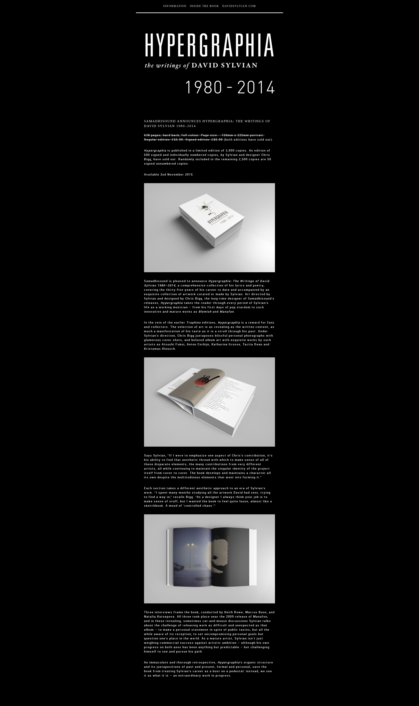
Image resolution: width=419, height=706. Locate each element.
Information (175, 6)
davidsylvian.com (239, 6)
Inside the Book (204, 6)
